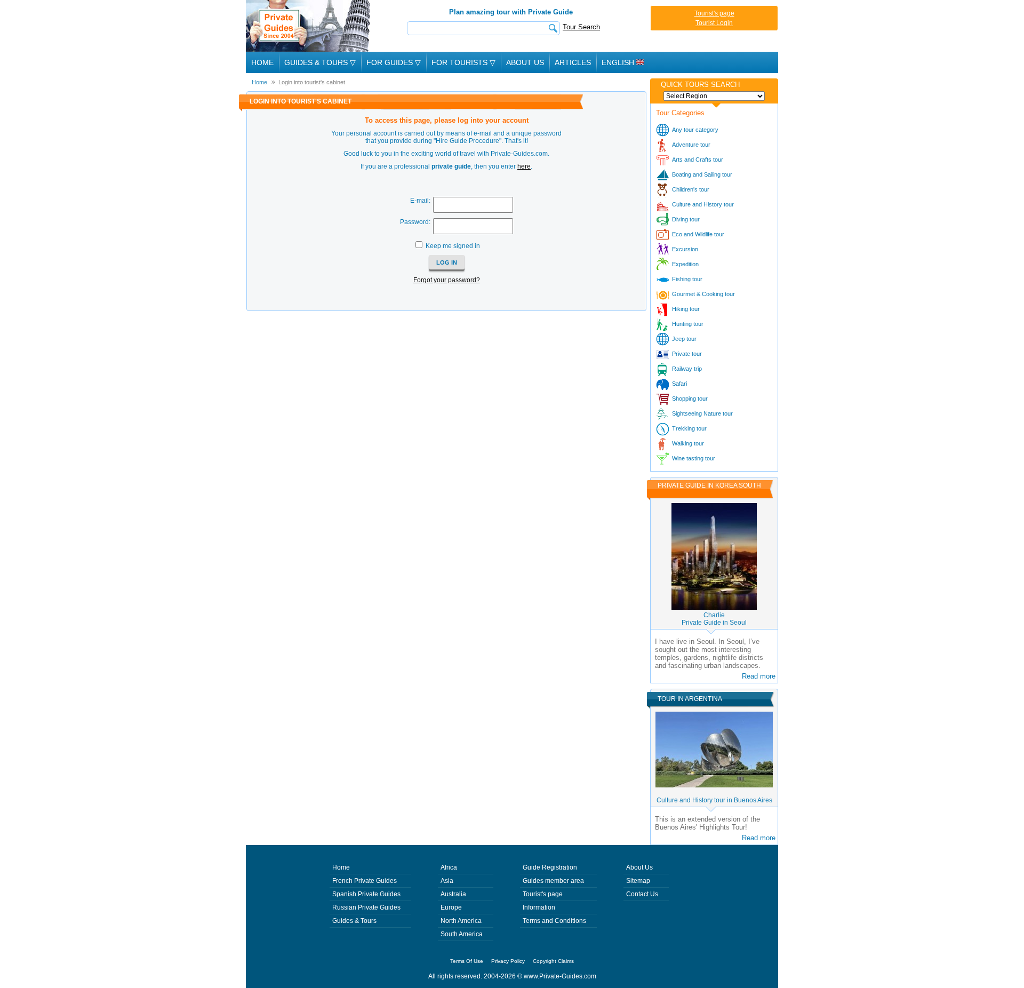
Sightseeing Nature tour (702, 413)
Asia (447, 881)
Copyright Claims (553, 961)
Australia (453, 894)
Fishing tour (687, 279)
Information (539, 907)
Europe (451, 907)
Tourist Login (714, 23)
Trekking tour (689, 428)
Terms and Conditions (554, 921)
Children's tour (690, 189)
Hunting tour (687, 324)
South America (462, 934)
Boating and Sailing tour (702, 174)
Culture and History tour (703, 204)
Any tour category (695, 129)
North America (461, 921)
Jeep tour (684, 339)
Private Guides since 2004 (309, 26)
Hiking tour (686, 309)
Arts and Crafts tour (697, 159)
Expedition (685, 264)
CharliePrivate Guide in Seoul (714, 618)
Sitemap (638, 881)
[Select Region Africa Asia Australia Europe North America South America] (714, 96)
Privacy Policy (508, 961)
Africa (449, 867)
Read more (758, 676)
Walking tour (688, 443)
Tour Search (581, 27)
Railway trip (687, 368)
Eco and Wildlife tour (698, 234)
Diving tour (686, 219)
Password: (415, 222)
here (524, 166)
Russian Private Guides (366, 907)
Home (262, 62)
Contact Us (642, 894)
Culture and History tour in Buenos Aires (714, 800)
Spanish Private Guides (366, 894)
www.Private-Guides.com (560, 976)
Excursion (685, 249)
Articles (573, 62)
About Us (525, 62)
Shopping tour (690, 398)
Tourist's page (714, 13)
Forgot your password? (446, 280)
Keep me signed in (453, 246)
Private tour (687, 353)
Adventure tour (691, 144)
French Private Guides (364, 881)
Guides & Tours (354, 921)
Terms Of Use (466, 961)
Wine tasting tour (693, 458)
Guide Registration (550, 867)
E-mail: (420, 200)
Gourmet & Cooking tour (703, 294)
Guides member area (553, 881)
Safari (679, 383)
